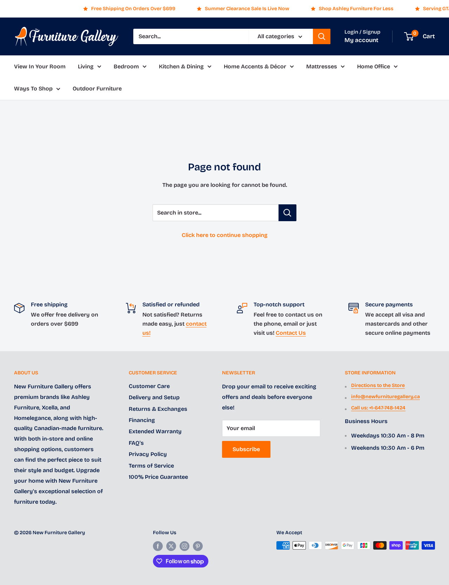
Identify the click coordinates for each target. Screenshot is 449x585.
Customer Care (149, 386)
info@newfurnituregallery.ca (385, 397)
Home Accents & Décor (255, 66)
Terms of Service (151, 465)
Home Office (373, 66)
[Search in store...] (287, 212)
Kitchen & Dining (181, 66)
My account (361, 40)
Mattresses (321, 66)
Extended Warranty (155, 431)
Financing (142, 420)
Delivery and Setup (154, 397)
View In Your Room (40, 66)
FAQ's (136, 443)
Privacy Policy (148, 454)
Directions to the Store (378, 385)
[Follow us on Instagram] (184, 546)
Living (86, 66)
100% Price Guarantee (158, 477)
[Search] (321, 36)
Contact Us (291, 332)
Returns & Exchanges (158, 409)
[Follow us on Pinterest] (198, 546)
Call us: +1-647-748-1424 (378, 408)
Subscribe (246, 449)
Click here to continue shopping (225, 235)
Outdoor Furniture (97, 89)
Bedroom (126, 66)
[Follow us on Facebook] (158, 546)
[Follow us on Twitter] (171, 546)
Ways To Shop (33, 89)
